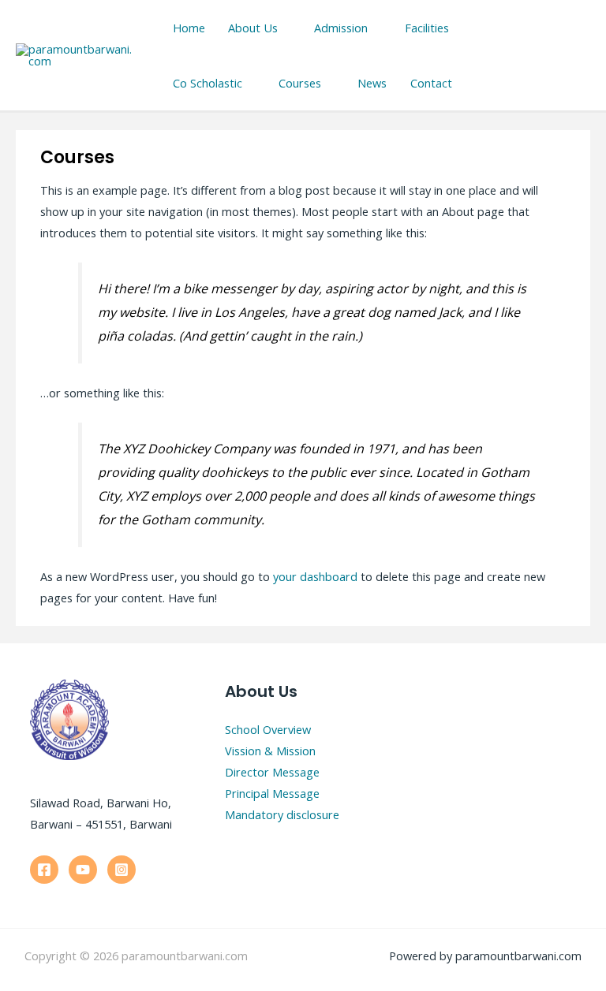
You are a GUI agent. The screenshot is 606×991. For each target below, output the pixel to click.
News (372, 83)
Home (189, 27)
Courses (300, 83)
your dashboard (315, 576)
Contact (431, 83)
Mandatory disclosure (282, 814)
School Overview (268, 729)
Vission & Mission (270, 750)
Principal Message (272, 793)
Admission (341, 27)
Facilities (427, 27)
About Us (253, 27)
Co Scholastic (207, 83)
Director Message (272, 772)
